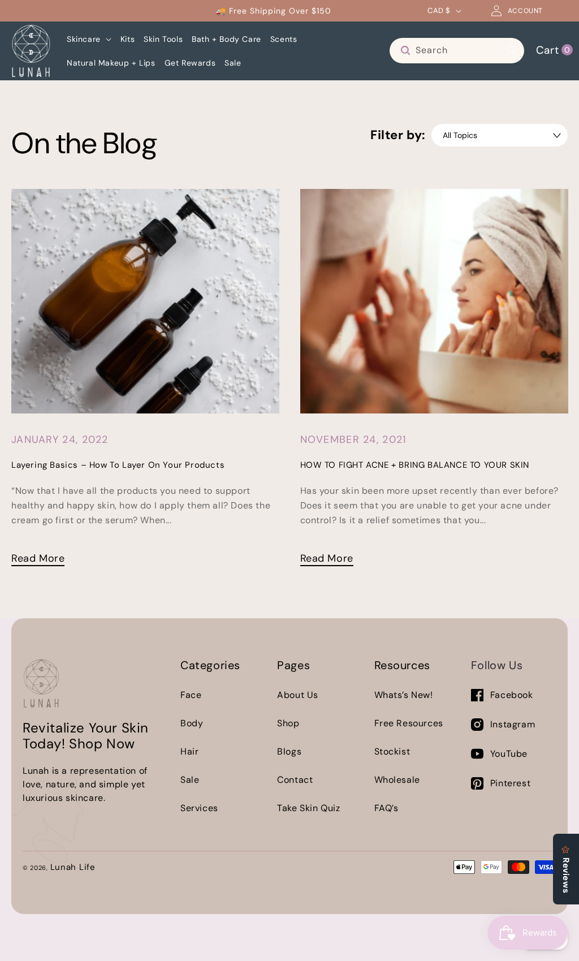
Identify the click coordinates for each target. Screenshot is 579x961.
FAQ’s (386, 808)
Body (191, 723)
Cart (553, 49)
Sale (189, 780)
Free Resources (408, 723)
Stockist (392, 751)
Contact (295, 780)
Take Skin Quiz (308, 808)
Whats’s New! (403, 695)
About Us (297, 695)
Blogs (289, 751)
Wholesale (397, 780)
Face (190, 695)
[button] (89, 39)
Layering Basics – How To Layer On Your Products (117, 465)
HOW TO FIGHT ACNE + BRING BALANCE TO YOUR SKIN (415, 465)
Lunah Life (73, 867)
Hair (189, 751)
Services (199, 808)
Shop (288, 723)
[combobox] (457, 50)
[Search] (511, 50)
